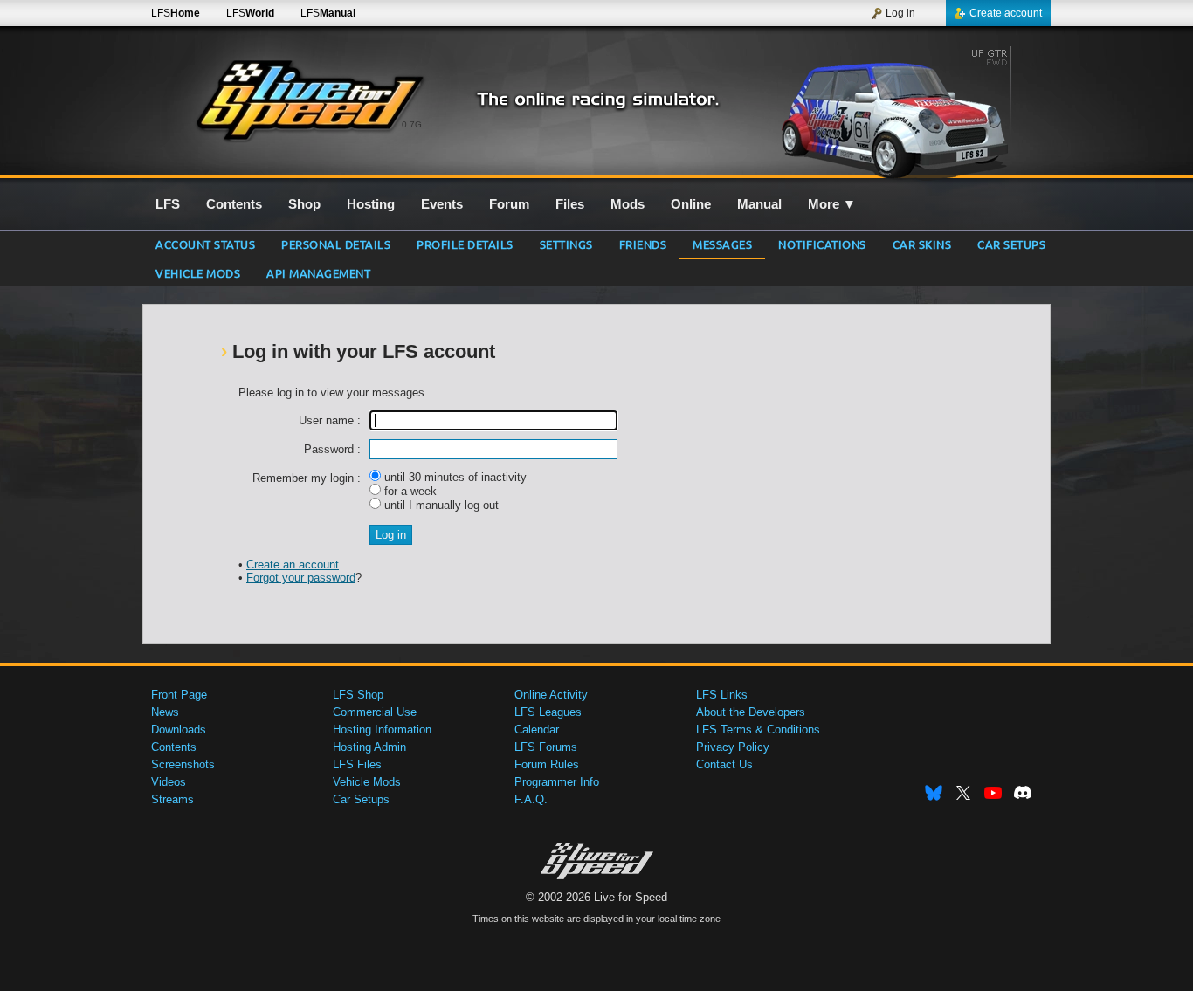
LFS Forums (545, 747)
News (165, 712)
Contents (174, 747)
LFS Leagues (548, 712)
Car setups (1011, 244)
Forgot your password (300, 577)
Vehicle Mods (197, 272)
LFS (175, 13)
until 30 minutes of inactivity (454, 477)
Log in (900, 13)
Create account (1005, 13)
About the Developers (750, 712)
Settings (566, 244)
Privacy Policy (732, 747)
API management (318, 272)
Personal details (335, 244)
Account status (205, 244)
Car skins (922, 244)
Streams (172, 799)
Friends (643, 244)
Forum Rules (546, 764)
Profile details (465, 244)
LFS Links (722, 694)
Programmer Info (556, 781)
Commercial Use (375, 712)
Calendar (536, 729)
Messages (722, 244)
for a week (409, 491)
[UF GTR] (901, 111)
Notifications (822, 244)
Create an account (292, 564)
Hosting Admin (369, 747)
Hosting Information (382, 729)
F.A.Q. (531, 799)
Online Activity (551, 694)
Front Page (179, 694)
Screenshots (183, 764)
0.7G (412, 124)
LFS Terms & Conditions (758, 729)
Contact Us (724, 764)
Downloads (178, 729)
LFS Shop (358, 694)
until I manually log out (440, 505)
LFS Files (357, 764)
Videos (168, 781)
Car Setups (361, 799)
